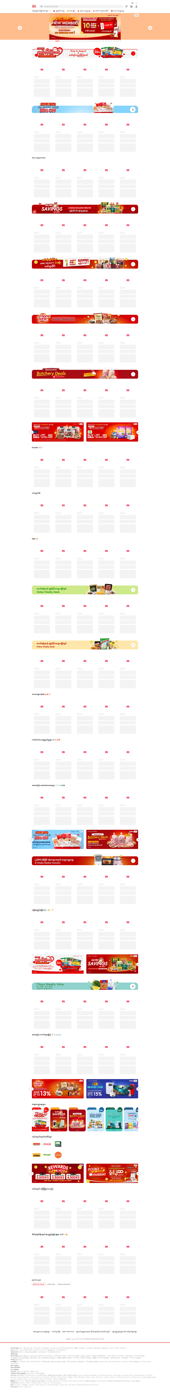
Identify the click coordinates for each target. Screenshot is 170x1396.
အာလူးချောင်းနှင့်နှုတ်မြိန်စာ (30, 1352)
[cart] (131, 6)
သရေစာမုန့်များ (124, 1357)
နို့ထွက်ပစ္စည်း (34, 1357)
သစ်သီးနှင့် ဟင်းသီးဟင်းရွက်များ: (18, 1373)
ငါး (21, 1371)
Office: (12, 1385)
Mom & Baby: (14, 1387)
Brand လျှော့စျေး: (15, 1369)
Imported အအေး (15, 1363)
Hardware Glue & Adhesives (123, 1377)
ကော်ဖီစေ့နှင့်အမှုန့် (45, 1361)
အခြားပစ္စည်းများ (50, 1350)
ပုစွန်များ (32, 1371)
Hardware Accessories (109, 1377)
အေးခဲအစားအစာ (42, 1352)
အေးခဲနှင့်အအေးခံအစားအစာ (54, 1352)
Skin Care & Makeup (56, 1383)
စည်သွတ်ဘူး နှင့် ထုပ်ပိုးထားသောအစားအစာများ (41, 1356)
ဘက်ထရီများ (24, 1385)
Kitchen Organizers (102, 1381)
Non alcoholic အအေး (145, 1361)
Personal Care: (14, 1383)
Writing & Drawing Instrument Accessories (87, 1385)
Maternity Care (28, 1387)
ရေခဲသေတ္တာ (29, 1348)
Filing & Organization (41, 1385)
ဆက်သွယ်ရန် (56, 1332)
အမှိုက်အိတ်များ (20, 1375)
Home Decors (99, 1377)
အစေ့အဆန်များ (128, 1356)
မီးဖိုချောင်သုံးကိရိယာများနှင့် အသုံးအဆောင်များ (119, 1381)
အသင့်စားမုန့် (76, 1357)
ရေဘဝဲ (37, 1371)
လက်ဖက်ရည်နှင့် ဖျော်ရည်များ (92, 1361)
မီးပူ (58, 1348)
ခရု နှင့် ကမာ (26, 1371)
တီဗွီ (24, 1348)
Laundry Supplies (117, 1375)
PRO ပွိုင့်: (13, 1359)
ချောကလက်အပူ (103, 1361)
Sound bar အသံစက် (114, 1348)
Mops (80, 1375)
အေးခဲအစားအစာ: (15, 1352)
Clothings (55, 1379)
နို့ (17, 1361)
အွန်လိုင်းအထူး (18, 1359)
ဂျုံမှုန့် (88, 1356)
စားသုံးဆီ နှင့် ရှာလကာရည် (59, 1356)
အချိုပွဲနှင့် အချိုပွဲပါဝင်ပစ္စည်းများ (64, 1357)
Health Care (21, 1383)
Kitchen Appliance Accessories (76, 1381)
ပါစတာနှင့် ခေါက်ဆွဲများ (139, 1356)
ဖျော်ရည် (63, 1361)
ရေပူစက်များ (105, 1348)
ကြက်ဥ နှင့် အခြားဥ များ (23, 1356)
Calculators (31, 1385)
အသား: (12, 1350)
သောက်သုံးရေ (22, 1361)
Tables (92, 1377)
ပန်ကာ (20, 1348)
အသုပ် (31, 1373)
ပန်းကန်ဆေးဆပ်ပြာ (41, 1375)
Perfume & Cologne (36, 1383)
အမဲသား (16, 1350)
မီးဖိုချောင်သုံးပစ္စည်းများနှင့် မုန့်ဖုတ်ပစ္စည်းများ (35, 1381)
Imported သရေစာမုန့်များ (135, 1357)
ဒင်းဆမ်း (21, 1352)
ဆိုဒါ (28, 1361)
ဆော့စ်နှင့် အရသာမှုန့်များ (86, 1357)
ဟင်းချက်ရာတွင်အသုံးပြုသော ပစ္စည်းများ (76, 1356)
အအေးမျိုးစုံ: (13, 1361)
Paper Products (72, 1385)
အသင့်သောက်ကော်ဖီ (35, 1361)
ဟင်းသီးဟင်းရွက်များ (39, 1373)
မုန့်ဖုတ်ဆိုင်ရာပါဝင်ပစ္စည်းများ (48, 1357)
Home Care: (14, 1375)
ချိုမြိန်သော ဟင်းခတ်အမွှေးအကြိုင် (101, 1357)
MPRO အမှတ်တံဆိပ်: (15, 1367)
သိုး (45, 1350)
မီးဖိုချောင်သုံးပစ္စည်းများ (90, 1381)
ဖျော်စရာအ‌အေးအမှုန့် (55, 1361)
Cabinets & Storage (62, 1377)
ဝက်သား (22, 1350)
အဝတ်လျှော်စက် (45, 1348)
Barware (18, 1381)
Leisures (25, 1379)
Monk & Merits (45, 1377)
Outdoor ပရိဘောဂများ (79, 1377)
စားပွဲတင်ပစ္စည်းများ (135, 1381)
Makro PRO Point (68, 1332)
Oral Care (28, 1383)
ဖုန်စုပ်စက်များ (97, 1348)
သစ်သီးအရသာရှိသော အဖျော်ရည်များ (75, 1361)
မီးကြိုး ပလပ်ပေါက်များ (79, 1348)
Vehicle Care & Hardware (45, 1379)
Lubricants (13, 1379)
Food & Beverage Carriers (53, 1381)
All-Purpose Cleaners (30, 1375)
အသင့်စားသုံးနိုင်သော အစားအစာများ (115, 1356)
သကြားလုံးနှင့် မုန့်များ (115, 1357)
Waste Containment (36, 1377)
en (136, 3)
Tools (30, 1379)
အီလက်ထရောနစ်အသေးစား (66, 1348)
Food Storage (64, 1381)
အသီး (27, 1373)
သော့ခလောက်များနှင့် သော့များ (149, 1377)
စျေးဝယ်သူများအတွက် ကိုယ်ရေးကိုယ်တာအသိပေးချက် (93, 1332)
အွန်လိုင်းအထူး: (14, 1354)
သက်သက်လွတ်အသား (61, 1350)
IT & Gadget (17, 1385)
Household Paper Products (105, 1375)
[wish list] (126, 6)
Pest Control (149, 1375)
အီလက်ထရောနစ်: (15, 1348)
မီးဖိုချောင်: (13, 1381)
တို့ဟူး (39, 1357)
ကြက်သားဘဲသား (29, 1350)
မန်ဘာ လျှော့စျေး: (15, 1365)
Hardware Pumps (136, 1377)
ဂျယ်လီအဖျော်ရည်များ (134, 1361)
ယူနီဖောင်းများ (62, 1379)
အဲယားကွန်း (53, 1348)
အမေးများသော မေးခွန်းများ (41, 1332)
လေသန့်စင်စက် (89, 1348)
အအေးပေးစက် (36, 1348)
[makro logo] (34, 6)
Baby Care (20, 1387)
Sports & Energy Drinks (114, 1361)
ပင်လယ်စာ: (13, 1371)
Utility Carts (35, 1379)
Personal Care (46, 1383)
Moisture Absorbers (140, 1375)
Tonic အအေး (124, 1361)
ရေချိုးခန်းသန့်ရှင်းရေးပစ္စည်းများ (54, 1375)
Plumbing (19, 1379)
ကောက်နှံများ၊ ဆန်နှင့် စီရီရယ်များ (98, 1356)
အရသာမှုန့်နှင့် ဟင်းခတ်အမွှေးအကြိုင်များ (20, 1357)
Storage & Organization (24, 1377)
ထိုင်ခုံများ (70, 1377)
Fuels (22, 1381)
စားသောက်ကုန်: (14, 1356)
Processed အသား (38, 1350)
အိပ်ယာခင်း (53, 1377)
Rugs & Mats (14, 1377)
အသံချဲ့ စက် (123, 1348)
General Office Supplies (53, 1385)
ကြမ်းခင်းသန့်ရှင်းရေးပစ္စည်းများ (70, 1375)
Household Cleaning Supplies (90, 1375)
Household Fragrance (128, 1375)
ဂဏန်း (17, 1371)
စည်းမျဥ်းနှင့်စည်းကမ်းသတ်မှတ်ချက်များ (124, 1332)
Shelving (88, 1377)
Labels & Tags (63, 1385)
